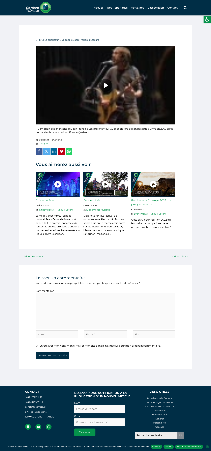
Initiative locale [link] (46, 209)
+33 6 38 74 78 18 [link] (34, 402)
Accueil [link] (98, 7)
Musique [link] (43, 143)
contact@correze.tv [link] (35, 406)
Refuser (168, 446)
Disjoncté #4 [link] (92, 200)
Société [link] (69, 209)
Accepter (156, 446)
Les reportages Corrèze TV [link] (160, 402)
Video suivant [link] (181, 256)
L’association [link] (155, 7)
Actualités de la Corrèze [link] (159, 398)
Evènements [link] (93, 209)
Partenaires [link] (159, 422)
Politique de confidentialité (189, 446)
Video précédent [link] (31, 256)
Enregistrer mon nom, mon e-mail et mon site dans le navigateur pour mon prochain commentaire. (100, 345)
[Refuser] (207, 446)
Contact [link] (172, 7)
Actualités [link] (137, 7)
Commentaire (45, 290)
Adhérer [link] (159, 418)
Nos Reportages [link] (117, 7)
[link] (207, 19)
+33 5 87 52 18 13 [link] (33, 397)
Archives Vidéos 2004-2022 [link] (159, 406)
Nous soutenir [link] (159, 414)
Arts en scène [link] (45, 200)
